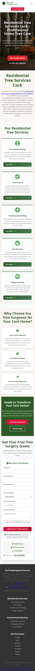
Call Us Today (17, 429)
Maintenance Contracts (17, 621)
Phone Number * (8, 484)
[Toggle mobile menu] (31, 3)
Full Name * (7, 468)
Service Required (8, 493)
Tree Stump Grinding (17, 602)
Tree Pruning (17, 605)
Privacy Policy (17, 521)
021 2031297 (21, 63)
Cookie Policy (28, 668)
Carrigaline (17, 649)
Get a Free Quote (17, 9)
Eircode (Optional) (9, 501)
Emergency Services (17, 624)
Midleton (17, 643)
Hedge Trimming (17, 611)
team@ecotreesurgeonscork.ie (18, 587)
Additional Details (9, 510)
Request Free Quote (18, 529)
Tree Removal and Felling (17, 608)
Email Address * (8, 476)
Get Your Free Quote (17, 422)
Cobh (17, 640)
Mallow (17, 654)
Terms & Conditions (17, 668)
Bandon (17, 651)
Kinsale (17, 637)
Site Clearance (17, 627)
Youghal (17, 646)
